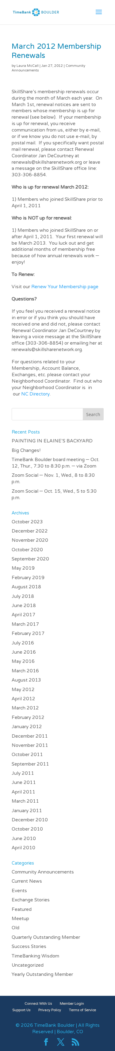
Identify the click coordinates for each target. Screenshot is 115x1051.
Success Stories (29, 947)
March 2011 (25, 801)
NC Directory (35, 394)
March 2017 (25, 624)
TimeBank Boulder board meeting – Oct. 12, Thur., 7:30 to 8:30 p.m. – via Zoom (55, 463)
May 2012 (23, 690)
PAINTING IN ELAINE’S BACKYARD (52, 441)
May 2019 (23, 568)
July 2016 (23, 643)
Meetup (20, 919)
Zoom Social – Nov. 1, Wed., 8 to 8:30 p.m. (53, 478)
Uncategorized (28, 965)
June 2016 (24, 652)
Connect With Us (38, 1003)
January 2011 (27, 811)
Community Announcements (43, 872)
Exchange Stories (31, 900)
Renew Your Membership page (64, 287)
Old (15, 928)
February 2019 (28, 578)
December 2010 (30, 820)
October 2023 (27, 522)
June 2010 (24, 839)
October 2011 (27, 755)
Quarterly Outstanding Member (46, 937)
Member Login (72, 1003)
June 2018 (24, 606)
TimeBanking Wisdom (35, 956)
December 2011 (30, 736)
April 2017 (23, 615)
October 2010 (27, 829)
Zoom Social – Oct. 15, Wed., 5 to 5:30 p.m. (54, 494)
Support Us (21, 1010)
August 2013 (26, 680)
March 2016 (25, 671)
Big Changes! (26, 451)
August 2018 (26, 587)
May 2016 (23, 661)
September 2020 (30, 559)
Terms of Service (82, 1010)
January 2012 (27, 727)
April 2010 (23, 848)
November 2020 (30, 540)
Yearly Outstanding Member (42, 975)
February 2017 (28, 634)
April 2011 (23, 792)
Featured (22, 910)
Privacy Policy (49, 1010)
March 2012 (25, 708)
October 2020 (27, 550)
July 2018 (23, 596)
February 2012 (28, 718)
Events (19, 891)
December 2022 (30, 531)
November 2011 (30, 746)
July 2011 (23, 773)
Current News (27, 881)
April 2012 (23, 699)
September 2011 (30, 764)
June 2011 (24, 783)
